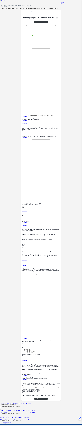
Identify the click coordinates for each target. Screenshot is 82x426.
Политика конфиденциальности (6, 422)
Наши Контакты (4, 423)
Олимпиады (62, 2)
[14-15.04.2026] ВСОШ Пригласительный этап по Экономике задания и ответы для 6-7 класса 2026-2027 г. (15, 403)
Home (1, 5)
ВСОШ (1, 6)
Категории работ (61, 1)
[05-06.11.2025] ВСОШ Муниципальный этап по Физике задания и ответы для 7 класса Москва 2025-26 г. (15, 419)
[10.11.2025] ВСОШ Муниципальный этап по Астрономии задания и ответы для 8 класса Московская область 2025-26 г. (17, 412)
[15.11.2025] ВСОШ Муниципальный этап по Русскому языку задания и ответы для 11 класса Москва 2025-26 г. (16, 405)
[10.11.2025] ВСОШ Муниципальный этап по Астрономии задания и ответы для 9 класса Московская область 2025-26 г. (17, 410)
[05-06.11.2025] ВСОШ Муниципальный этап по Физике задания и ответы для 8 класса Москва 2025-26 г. (15, 417)
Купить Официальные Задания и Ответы (41, 398)
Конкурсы (61, 3)
